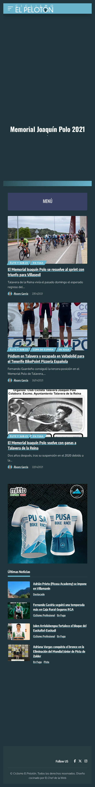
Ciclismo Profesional (44, 615)
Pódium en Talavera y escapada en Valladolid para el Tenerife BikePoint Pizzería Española (46, 358)
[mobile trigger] (11, 8)
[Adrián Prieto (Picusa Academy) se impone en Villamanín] (19, 589)
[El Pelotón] (36, 9)
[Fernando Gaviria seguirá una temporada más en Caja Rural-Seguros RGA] (19, 610)
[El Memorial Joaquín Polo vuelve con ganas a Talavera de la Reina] (47, 413)
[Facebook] (75, 761)
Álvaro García (21, 293)
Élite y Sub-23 (19, 263)
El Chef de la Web (55, 777)
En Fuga (38, 263)
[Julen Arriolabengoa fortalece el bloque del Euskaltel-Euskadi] (19, 631)
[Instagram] (85, 761)
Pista (46, 662)
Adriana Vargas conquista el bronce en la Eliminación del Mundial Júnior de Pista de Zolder (59, 651)
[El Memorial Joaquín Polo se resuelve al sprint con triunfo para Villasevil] (47, 240)
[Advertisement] (47, 47)
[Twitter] (80, 761)
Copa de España (43, 349)
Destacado (39, 594)
